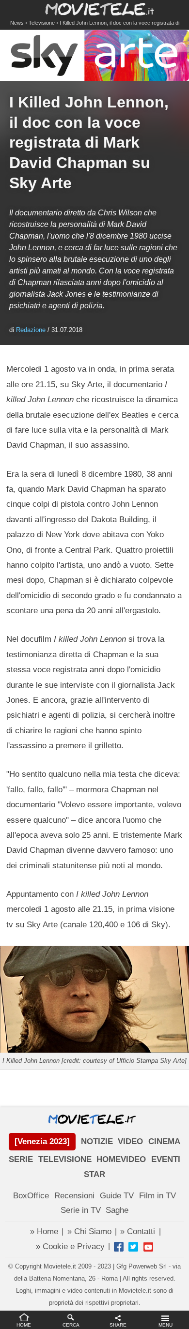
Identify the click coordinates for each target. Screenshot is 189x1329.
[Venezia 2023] (42, 1141)
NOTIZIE (97, 1141)
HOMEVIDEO (121, 1159)
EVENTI (165, 1159)
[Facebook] (119, 1247)
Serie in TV (81, 1210)
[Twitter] (133, 1247)
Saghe (117, 1210)
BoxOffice (31, 1195)
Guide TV (117, 1195)
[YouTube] (148, 1247)
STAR (94, 1174)
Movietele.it (94, 8)
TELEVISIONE (65, 1159)
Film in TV (157, 1195)
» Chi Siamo (89, 1231)
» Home (44, 1231)
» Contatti (137, 1231)
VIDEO (130, 1141)
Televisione (42, 23)
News (17, 23)
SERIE (21, 1159)
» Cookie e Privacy (70, 1246)
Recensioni (74, 1195)
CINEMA (164, 1141)
